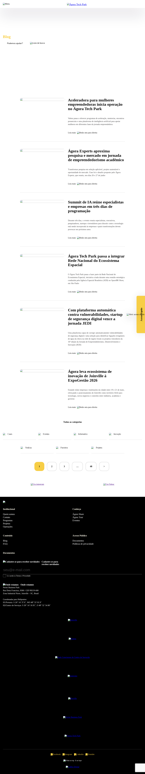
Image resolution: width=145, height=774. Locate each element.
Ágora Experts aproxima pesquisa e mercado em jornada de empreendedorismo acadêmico (96, 155)
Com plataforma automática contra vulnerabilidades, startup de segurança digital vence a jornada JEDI (95, 316)
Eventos (46, 434)
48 (91, 466)
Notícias (28, 447)
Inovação (117, 434)
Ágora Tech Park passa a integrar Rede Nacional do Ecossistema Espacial (96, 260)
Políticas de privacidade (83, 544)
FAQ (5, 544)
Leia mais (72, 133)
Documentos (78, 541)
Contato (6, 517)
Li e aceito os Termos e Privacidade (18, 576)
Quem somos (9, 514)
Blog (5, 541)
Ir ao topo (78, 761)
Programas (7, 520)
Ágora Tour (77, 517)
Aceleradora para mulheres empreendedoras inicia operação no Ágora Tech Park (95, 104)
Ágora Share (78, 514)
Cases (10, 434)
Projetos (99, 447)
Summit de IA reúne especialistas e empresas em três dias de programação (96, 206)
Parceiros (64, 447)
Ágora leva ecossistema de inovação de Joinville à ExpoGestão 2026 (90, 375)
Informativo (82, 434)
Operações (7, 526)
